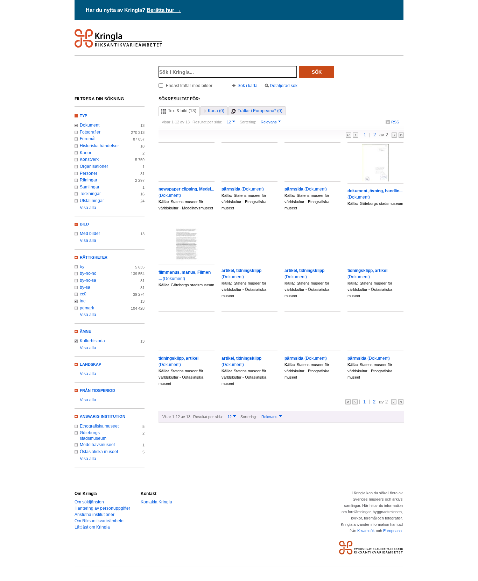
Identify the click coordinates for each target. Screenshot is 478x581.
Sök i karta (248, 85)
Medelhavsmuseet (97, 444)
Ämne (85, 331)
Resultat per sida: (207, 122)
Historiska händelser (99, 145)
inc (82, 301)
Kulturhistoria (92, 340)
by (82, 266)
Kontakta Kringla (156, 502)
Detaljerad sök (283, 85)
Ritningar (88, 180)
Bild (84, 224)
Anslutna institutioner (94, 514)
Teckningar (90, 193)
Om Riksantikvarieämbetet (100, 520)
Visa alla (88, 207)
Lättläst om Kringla (92, 527)
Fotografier (90, 132)
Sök (317, 72)
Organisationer (94, 166)
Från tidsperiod (97, 390)
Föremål (88, 138)
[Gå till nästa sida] (394, 135)
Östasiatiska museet (99, 451)
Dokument (89, 125)
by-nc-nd (88, 273)
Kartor (85, 152)
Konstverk (89, 159)
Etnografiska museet (99, 426)
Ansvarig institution (102, 416)
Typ (83, 116)
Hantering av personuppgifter (102, 508)
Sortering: (248, 122)
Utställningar (92, 200)
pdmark (87, 308)
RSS (395, 122)
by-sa (85, 287)
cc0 (83, 294)
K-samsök (366, 531)
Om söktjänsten (89, 502)
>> (401, 135)
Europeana (392, 531)
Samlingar (89, 187)
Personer (88, 173)
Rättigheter (93, 257)
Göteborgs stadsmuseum (93, 435)
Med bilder (90, 233)
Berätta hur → (164, 10)
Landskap (90, 364)
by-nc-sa (88, 280)
